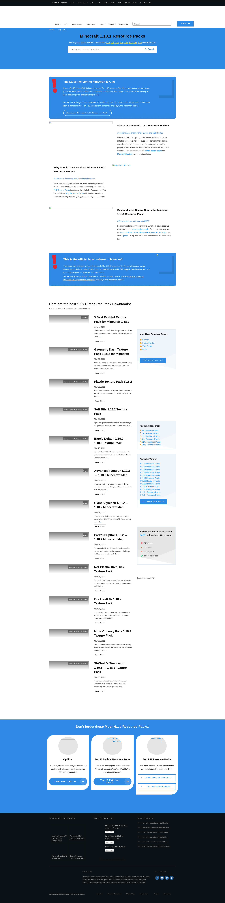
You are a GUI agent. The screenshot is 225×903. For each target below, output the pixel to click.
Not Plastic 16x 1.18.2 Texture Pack (91, 578)
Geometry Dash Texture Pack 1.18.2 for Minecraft (91, 361)
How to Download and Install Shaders (156, 846)
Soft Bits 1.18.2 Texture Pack (91, 420)
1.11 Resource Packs (151, 487)
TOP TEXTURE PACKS (103, 818)
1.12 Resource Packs (151, 484)
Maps (164, 232)
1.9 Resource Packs (151, 492)
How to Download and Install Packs (155, 823)
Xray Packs (147, 346)
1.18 (112, 43)
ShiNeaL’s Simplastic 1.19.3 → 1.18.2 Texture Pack (91, 677)
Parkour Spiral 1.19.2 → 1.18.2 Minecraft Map (91, 546)
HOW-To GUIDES (145, 818)
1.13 (135, 43)
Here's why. (166, 535)
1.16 (121, 43)
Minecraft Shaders (124, 154)
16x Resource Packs (150, 433)
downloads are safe (140, 229)
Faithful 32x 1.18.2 (115, 847)
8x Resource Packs (150, 431)
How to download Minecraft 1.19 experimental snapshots (86, 106)
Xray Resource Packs (75, 193)
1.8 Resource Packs (151, 495)
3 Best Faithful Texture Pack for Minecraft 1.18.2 (91, 329)
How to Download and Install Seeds (155, 832)
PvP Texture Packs (62, 190)
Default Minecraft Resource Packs (75, 382)
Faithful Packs (148, 343)
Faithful (84, 317)
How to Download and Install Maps (154, 842)
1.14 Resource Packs (151, 478)
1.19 (108, 43)
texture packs (68, 269)
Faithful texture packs (153, 151)
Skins (135, 232)
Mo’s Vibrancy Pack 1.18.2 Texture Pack (91, 643)
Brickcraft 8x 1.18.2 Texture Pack (91, 611)
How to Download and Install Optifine (155, 828)
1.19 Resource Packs (151, 464)
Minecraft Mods (126, 232)
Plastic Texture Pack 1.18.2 (91, 391)
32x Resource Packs (150, 436)
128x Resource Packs (151, 442)
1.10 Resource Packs (151, 489)
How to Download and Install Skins (154, 837)
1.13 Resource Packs (151, 481)
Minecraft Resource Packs (150, 232)
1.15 (126, 43)
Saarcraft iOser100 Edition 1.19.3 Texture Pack (59, 838)
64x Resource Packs (150, 439)
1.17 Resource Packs (151, 470)
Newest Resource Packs (62, 818)
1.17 (117, 43)
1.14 (131, 43)
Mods (144, 350)
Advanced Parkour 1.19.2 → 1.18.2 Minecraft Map (91, 482)
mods (79, 92)
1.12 (140, 43)
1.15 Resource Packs (151, 475)
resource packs (136, 88)
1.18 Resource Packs (151, 467)
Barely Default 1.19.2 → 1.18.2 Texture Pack (91, 450)
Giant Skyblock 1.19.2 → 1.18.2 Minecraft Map (91, 514)
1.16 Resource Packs (151, 473)
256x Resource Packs (151, 445)
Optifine (89, 92)
